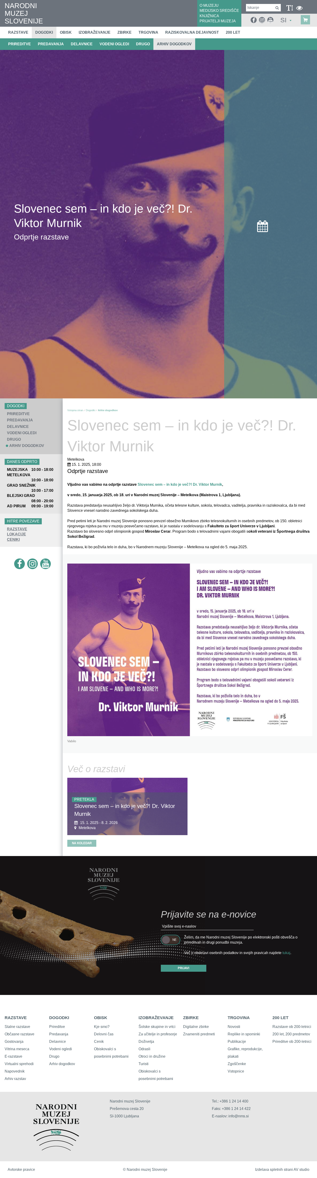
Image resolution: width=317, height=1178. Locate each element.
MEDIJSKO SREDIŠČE (219, 11)
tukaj (286, 953)
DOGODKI (59, 1017)
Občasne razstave (19, 1034)
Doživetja (146, 1041)
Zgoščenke (237, 1064)
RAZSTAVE (17, 529)
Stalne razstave (17, 1027)
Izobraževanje (94, 32)
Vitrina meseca (17, 1049)
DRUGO (143, 44)
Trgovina (148, 32)
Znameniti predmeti (199, 1034)
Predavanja (58, 1034)
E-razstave (13, 1056)
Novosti (234, 1027)
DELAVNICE (82, 44)
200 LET (280, 1017)
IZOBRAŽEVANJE (156, 1017)
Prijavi (183, 968)
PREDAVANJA (51, 44)
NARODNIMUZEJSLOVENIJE (24, 13)
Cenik (99, 1041)
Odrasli (144, 1049)
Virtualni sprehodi (19, 1064)
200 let (233, 32)
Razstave (18, 32)
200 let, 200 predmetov (291, 1034)
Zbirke (124, 32)
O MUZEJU (209, 5)
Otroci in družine (152, 1056)
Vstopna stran (75, 410)
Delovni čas (103, 1034)
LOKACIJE (16, 534)
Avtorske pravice (21, 1169)
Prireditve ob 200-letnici (291, 1041)
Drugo (54, 1056)
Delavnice (57, 1041)
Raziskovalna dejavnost (192, 32)
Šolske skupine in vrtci (157, 1027)
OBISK (100, 1017)
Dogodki (44, 32)
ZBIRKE (191, 1017)
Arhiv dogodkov (174, 44)
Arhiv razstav (15, 1079)
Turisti (144, 1064)
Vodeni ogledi (60, 1049)
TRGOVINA (239, 1017)
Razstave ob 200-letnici (291, 1027)
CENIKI (13, 539)
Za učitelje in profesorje (158, 1034)
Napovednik (15, 1071)
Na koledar (82, 843)
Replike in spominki (244, 1034)
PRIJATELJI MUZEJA (218, 21)
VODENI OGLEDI (114, 44)
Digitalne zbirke (196, 1027)
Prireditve (57, 1027)
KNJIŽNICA (209, 16)
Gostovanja (14, 1041)
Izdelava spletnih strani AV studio (282, 1169)
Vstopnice (236, 1071)
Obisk (66, 32)
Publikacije (237, 1041)
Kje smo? (102, 1027)
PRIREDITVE (19, 44)
